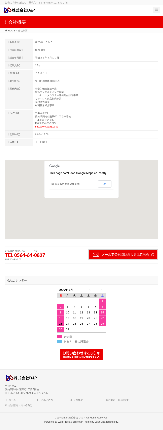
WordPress (64, 421)
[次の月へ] (102, 289)
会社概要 (78, 400)
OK (104, 184)
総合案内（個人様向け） (119, 400)
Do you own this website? (65, 184)
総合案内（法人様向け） (22, 405)
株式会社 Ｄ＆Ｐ (77, 417)
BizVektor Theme (82, 421)
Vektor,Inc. (100, 421)
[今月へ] (95, 289)
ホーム (12, 400)
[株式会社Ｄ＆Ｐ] (20, 11)
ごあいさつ (47, 400)
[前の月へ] (88, 289)
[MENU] (156, 10)
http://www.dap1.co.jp (46, 126)
